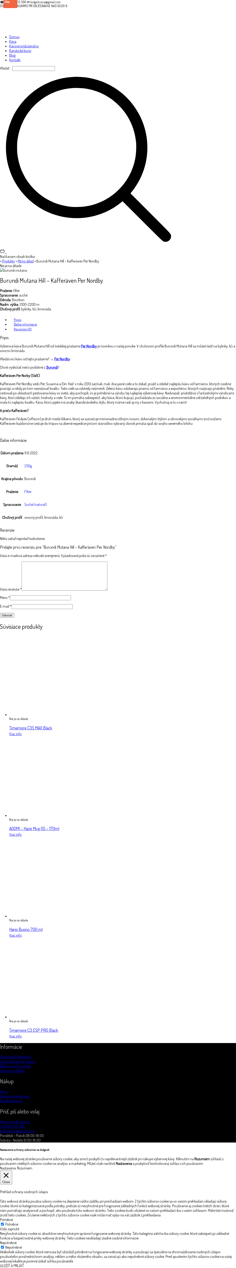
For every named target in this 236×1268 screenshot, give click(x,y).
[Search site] (88, 246)
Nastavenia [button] (8, 1168)
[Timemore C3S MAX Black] (49, 714)
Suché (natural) (35, 504)
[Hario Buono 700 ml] (49, 916)
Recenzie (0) (23, 329)
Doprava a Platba (12, 1070)
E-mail (6, 606)
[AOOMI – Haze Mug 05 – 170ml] (49, 815)
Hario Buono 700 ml (26, 929)
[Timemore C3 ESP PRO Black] (49, 1016)
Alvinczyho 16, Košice (14, 1121)
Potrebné (11, 1224)
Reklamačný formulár (15, 1066)
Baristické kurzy (11, 1101)
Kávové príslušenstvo (15, 1096)
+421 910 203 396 (12, 1126)
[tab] (122, 319)
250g (28, 465)
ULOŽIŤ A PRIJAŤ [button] (12, 1265)
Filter (28, 491)
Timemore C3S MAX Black (30, 727)
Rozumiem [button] (24, 1168)
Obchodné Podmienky (15, 1057)
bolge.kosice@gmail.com (17, 1131)
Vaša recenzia (11, 589)
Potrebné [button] (6, 1219)
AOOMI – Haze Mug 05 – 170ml (34, 828)
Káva (3, 1091)
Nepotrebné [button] (8, 1242)
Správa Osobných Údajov (17, 1061)
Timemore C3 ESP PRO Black (33, 1030)
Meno (5, 597)
